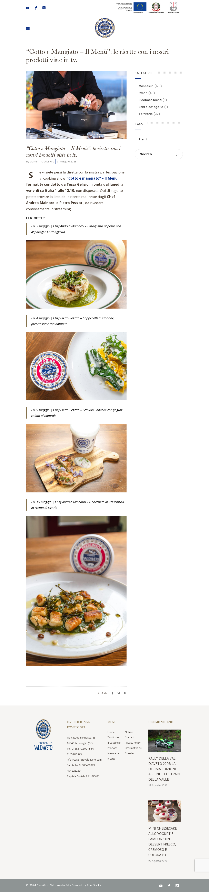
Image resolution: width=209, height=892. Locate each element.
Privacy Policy (132, 742)
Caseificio (47, 161)
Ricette (111, 758)
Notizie (129, 732)
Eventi (143, 93)
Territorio (146, 114)
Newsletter (114, 753)
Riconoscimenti (150, 100)
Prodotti (112, 748)
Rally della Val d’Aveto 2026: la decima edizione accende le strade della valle (164, 769)
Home (111, 732)
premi (143, 139)
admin (34, 161)
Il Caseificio (114, 742)
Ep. (33, 410)
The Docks (94, 885)
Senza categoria (151, 107)
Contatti (129, 737)
